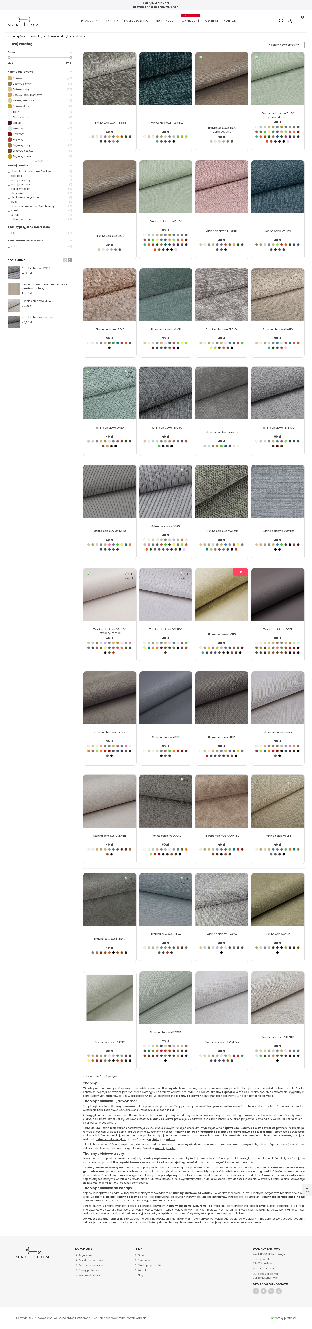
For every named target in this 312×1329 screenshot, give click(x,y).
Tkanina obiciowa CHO (222, 634)
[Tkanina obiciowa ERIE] (277, 803)
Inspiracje (164, 21)
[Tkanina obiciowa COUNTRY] (221, 803)
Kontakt (231, 21)
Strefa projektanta (149, 1265)
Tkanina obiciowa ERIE (277, 836)
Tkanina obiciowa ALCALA (109, 732)
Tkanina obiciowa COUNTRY (222, 836)
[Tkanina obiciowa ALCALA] (109, 700)
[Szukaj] (282, 21)
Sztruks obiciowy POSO (36, 268)
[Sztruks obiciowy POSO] (14, 272)
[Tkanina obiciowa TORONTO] (221, 189)
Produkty (89, 21)
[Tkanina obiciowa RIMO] (277, 189)
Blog (140, 1275)
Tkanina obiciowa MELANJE (38, 301)
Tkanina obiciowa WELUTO (165, 221)
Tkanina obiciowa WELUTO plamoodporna (277, 115)
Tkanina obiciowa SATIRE (109, 1042)
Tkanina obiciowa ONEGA (109, 427)
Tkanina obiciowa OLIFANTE (110, 836)
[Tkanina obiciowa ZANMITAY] (221, 1000)
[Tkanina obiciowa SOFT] (277, 597)
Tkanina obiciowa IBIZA (278, 732)
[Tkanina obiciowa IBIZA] (277, 700)
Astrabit (141, 1318)
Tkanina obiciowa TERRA (166, 934)
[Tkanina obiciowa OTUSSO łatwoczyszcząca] (109, 597)
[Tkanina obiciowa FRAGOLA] (165, 80)
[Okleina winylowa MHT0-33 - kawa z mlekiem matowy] (14, 289)
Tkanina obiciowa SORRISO (165, 629)
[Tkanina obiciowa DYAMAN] (221, 901)
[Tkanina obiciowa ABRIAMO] (277, 395)
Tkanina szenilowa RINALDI (222, 432)
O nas (141, 1255)
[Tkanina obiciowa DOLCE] (165, 803)
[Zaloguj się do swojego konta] (289, 21)
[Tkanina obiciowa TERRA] (165, 901)
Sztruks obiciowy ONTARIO (38, 317)
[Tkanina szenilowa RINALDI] (221, 395)
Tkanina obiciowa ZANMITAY (221, 1042)
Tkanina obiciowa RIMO (277, 231)
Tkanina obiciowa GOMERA (277, 531)
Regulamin (85, 1255)
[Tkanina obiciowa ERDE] (109, 189)
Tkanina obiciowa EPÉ (278, 934)
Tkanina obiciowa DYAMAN (221, 934)
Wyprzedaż (191, 20)
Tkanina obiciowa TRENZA (222, 329)
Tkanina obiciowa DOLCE (165, 836)
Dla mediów (145, 1260)
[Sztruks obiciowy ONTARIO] (14, 322)
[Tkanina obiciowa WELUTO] (165, 189)
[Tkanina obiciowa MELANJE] (14, 305)
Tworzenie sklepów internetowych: (113, 1318)
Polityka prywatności (91, 1260)
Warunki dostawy (89, 1275)
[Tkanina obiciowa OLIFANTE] (109, 803)
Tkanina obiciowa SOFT (277, 629)
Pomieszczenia (136, 21)
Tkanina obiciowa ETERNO (110, 939)
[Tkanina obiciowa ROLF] (109, 297)
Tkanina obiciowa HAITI (222, 737)
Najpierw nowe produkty (283, 45)
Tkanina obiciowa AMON (166, 329)
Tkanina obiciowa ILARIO (278, 329)
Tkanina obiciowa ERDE (110, 236)
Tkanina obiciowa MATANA (221, 531)
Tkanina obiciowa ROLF (110, 329)
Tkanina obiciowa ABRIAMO (278, 427)
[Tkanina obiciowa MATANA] (221, 493)
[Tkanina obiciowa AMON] (165, 297)
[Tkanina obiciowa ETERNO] (109, 901)
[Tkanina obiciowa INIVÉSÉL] (165, 1000)
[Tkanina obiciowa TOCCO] (109, 80)
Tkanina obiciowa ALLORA (166, 427)
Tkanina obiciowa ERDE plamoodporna (222, 129)
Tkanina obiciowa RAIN (166, 737)
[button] (65, 260)
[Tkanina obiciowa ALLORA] (165, 395)
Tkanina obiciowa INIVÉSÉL (166, 1032)
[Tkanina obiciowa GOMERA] (277, 493)
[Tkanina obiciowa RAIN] (165, 700)
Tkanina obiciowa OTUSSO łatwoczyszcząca (109, 631)
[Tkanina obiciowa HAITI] (221, 700)
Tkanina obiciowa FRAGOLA (166, 123)
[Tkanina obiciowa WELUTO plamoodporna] (277, 80)
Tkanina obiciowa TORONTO (222, 231)
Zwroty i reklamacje (91, 1265)
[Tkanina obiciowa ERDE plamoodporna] (221, 80)
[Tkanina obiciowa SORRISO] (165, 597)
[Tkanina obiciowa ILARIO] (277, 297)
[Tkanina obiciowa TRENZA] (221, 297)
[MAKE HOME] (24, 21)
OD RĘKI (211, 21)
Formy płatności (89, 1270)
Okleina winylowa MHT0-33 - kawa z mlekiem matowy (44, 286)
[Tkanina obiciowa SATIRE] (109, 1000)
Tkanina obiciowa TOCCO (110, 123)
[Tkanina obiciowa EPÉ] (277, 901)
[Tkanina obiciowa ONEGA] (109, 395)
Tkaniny (112, 21)
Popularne (16, 260)
